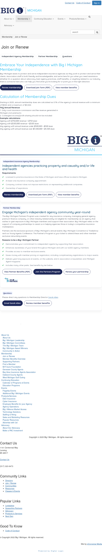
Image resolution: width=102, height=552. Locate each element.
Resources (9, 488)
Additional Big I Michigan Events (16, 393)
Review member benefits (38, 303)
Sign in (97, 3)
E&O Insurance (9, 398)
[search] (97, 32)
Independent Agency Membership (18, 56)
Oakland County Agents (13, 374)
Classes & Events (12, 491)
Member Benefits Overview (14, 358)
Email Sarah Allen (12, 303)
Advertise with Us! (10, 422)
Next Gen (9, 516)
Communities (10, 485)
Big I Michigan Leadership (13, 340)
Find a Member (9, 364)
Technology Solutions (12, 412)
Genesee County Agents (13, 369)
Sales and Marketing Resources (16, 417)
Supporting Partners (11, 361)
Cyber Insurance (10, 401)
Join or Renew (9, 356)
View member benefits (66, 87)
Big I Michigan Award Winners (15, 348)
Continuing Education (10, 380)
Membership (6, 353)
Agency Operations (11, 406)
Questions (67, 56)
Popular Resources (11, 420)
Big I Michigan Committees (14, 343)
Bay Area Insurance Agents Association (19, 372)
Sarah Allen (53, 297)
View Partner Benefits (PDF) (17, 272)
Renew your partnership (77, 272)
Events (4, 388)
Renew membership (11, 87)
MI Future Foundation (12, 366)
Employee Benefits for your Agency (17, 404)
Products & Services (13, 513)
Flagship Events (9, 390)
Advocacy (5, 425)
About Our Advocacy (11, 427)
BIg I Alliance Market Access (14, 409)
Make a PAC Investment (13, 430)
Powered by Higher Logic (51, 551)
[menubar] (78, 2)
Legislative (9, 505)
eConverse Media (94, 544)
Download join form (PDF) (38, 87)
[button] (9, 18)
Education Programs (11, 385)
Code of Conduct (83, 2)
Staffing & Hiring (9, 414)
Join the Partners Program (47, 272)
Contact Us (69, 2)
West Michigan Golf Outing (14, 377)
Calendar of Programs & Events (16, 382)
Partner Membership (48, 56)
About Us (5, 335)
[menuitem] (70, 2)
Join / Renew (10, 483)
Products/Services (8, 396)
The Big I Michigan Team (13, 345)
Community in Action (11, 351)
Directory (9, 480)
